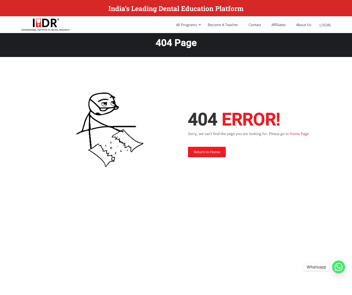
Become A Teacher (223, 24)
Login (324, 25)
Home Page (299, 133)
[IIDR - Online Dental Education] (45, 25)
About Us (303, 24)
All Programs (186, 24)
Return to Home (207, 151)
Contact (255, 24)
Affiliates (279, 24)
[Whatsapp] (338, 267)
